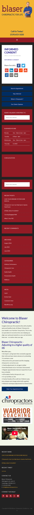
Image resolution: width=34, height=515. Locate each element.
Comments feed (8, 300)
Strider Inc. (26, 508)
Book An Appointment (17, 88)
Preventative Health (9, 276)
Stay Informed (17, 94)
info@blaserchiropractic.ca (10, 487)
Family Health (8, 272)
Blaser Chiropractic (17, 15)
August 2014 (8, 243)
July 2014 (7, 247)
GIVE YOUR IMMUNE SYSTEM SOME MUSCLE (14, 455)
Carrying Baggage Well (10, 214)
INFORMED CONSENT (11, 60)
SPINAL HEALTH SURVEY (11, 211)
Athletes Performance (10, 264)
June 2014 (7, 251)
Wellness (6, 279)
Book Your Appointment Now (15, 389)
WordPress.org (8, 304)
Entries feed (7, 297)
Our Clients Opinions (17, 104)
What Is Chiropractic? (17, 99)
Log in (6, 293)
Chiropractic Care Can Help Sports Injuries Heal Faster (16, 459)
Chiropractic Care (9, 268)
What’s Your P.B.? (9, 218)
